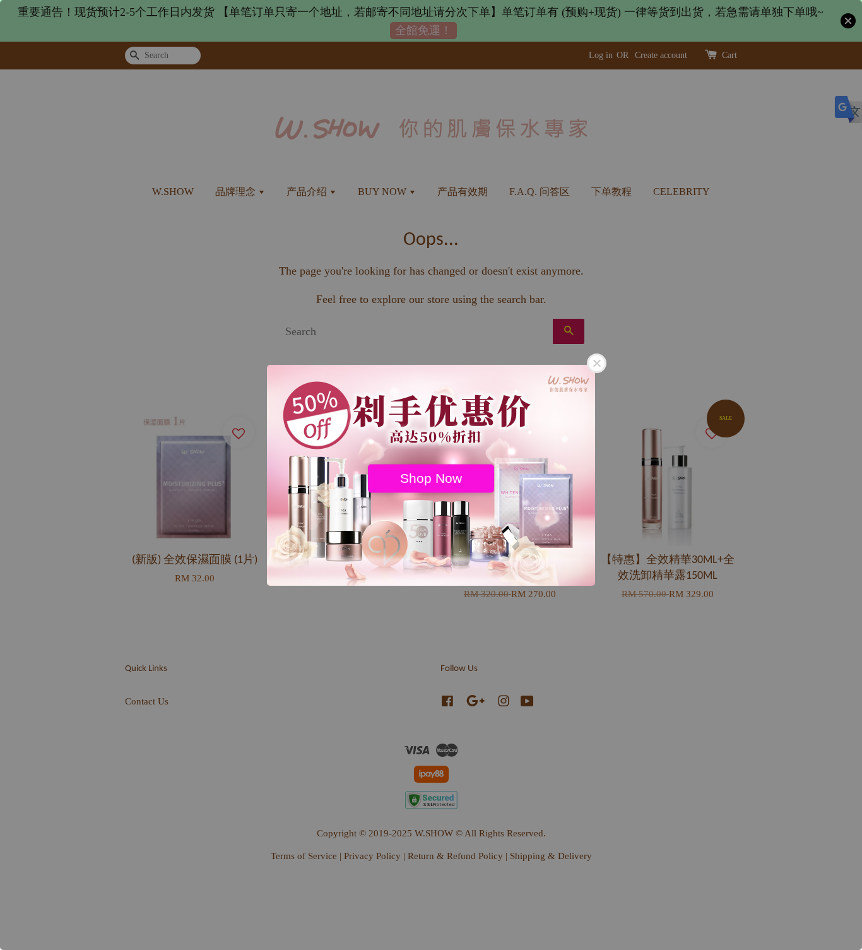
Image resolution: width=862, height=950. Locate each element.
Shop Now (431, 477)
